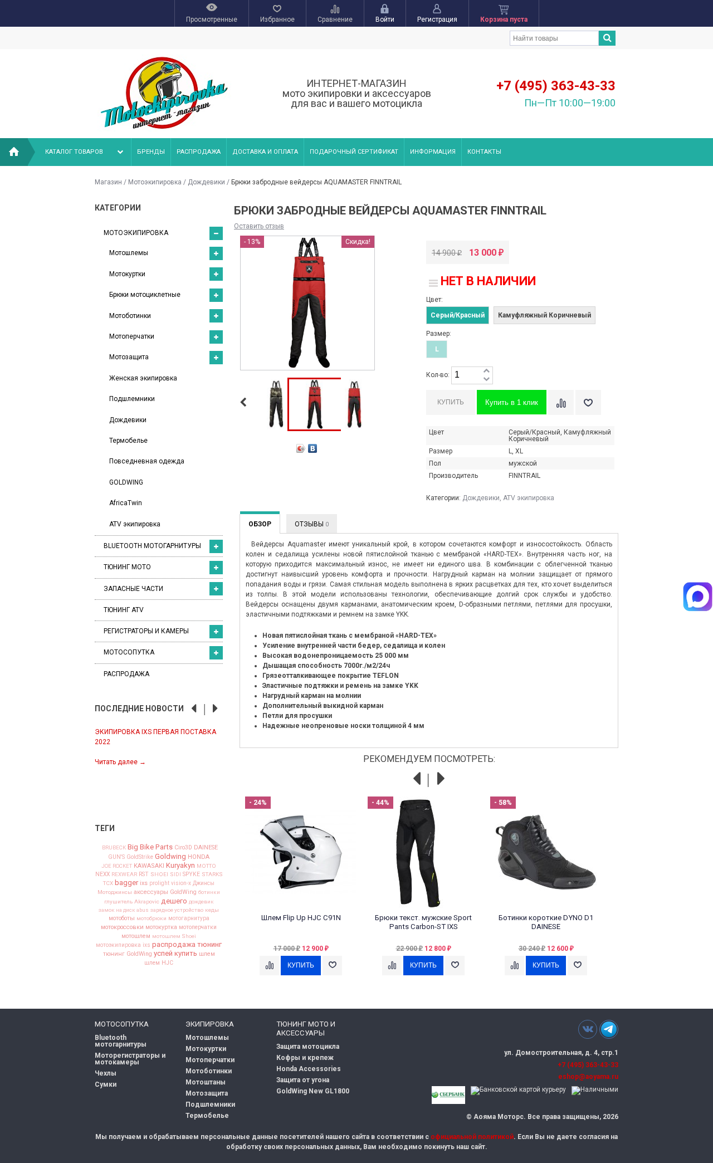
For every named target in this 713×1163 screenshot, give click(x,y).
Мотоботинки (130, 316)
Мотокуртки (127, 274)
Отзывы (312, 524)
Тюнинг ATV (124, 610)
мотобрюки (151, 918)
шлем (207, 954)
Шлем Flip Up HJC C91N (301, 917)
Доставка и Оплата (265, 151)
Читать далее (120, 762)
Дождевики (206, 182)
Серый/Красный (458, 315)
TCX (108, 883)
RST (144, 874)
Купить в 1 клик (511, 402)
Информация (433, 151)
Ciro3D (183, 848)
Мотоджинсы (114, 892)
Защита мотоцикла (307, 1046)
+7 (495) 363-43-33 (556, 86)
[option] (159, 746)
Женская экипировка (143, 378)
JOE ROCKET (116, 866)
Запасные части (133, 589)
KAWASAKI (149, 866)
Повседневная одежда (146, 461)
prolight (159, 883)
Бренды (151, 151)
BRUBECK (114, 848)
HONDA (198, 857)
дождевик (201, 902)
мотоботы (122, 919)
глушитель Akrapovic (131, 902)
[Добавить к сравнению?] (561, 402)
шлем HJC (158, 963)
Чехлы (105, 1073)
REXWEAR (124, 874)
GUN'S (116, 857)
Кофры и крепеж (305, 1058)
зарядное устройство (176, 910)
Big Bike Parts (150, 847)
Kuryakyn (180, 865)
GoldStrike (139, 857)
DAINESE (206, 848)
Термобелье (128, 440)
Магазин (108, 182)
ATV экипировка (134, 524)
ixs (144, 884)
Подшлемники (132, 399)
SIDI (175, 874)
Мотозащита (129, 357)
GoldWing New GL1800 (312, 1091)
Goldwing (170, 856)
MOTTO (206, 866)
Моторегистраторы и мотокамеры (130, 1059)
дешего (174, 901)
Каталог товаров (74, 151)
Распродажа (199, 151)
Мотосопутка (129, 652)
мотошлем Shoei (174, 936)
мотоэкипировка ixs (123, 945)
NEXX (102, 874)
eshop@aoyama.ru (588, 1077)
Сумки (105, 1084)
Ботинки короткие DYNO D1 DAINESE (546, 922)
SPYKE (191, 874)
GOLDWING (126, 482)
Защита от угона (302, 1080)
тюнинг (209, 944)
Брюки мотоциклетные (144, 295)
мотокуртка (161, 928)
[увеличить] (486, 371)
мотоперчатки (198, 927)
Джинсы (203, 883)
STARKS (212, 874)
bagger (126, 882)
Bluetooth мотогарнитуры (152, 546)
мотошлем (135, 937)
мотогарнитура (188, 918)
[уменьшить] (486, 379)
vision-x (181, 883)
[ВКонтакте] (313, 448)
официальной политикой (472, 1137)
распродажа (174, 944)
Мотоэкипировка (155, 182)
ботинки (209, 892)
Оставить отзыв (259, 226)
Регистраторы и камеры (146, 631)
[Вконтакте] (588, 1029)
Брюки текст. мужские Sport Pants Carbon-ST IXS (423, 922)
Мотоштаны (205, 1082)
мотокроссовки (122, 928)
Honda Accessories (308, 1069)
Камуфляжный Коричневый (544, 315)
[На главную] (14, 152)
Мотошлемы (128, 253)
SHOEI (159, 874)
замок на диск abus (124, 910)
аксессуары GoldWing (165, 893)
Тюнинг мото (127, 567)
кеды (212, 910)
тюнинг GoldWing (127, 954)
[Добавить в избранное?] (588, 402)
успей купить (175, 953)
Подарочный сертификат (354, 151)
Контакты (484, 151)
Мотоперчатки (131, 336)
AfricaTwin (125, 503)
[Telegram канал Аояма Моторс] (609, 1032)
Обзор (259, 524)
